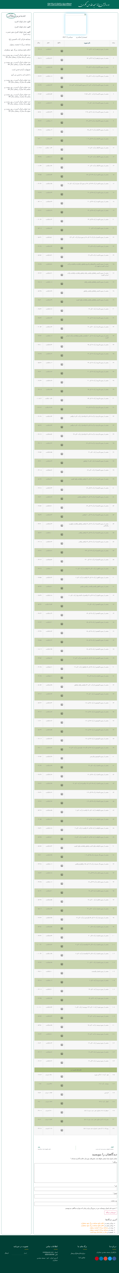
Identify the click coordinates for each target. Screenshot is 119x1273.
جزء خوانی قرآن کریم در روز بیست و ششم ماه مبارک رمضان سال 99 (17, 88)
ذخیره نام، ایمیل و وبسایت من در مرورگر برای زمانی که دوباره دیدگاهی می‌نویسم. (90, 1208)
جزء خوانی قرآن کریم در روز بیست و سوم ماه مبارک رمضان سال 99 (17, 110)
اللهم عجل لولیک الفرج (22, 22)
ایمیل (115, 1193)
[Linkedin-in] (101, 1258)
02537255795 (49, 1254)
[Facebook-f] (114, 1258)
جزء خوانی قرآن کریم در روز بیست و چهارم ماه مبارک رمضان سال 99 (17, 103)
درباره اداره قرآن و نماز (78, 1253)
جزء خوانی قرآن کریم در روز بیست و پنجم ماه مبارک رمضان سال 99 (17, 95)
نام (115, 1186)
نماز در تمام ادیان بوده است (98, 1232)
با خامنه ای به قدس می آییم (20, 75)
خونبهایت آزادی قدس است (21, 70)
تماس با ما (82, 1257)
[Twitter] (110, 1258)
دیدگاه (114, 1162)
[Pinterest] (97, 1258)
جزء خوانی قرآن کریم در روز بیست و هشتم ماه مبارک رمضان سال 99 (17, 63)
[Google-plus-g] (105, 1258)
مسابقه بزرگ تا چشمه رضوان (99, 1228)
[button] (24, 4)
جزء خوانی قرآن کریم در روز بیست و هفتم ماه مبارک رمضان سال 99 (17, 81)
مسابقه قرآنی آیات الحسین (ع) (19, 39)
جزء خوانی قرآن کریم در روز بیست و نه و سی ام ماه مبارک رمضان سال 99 (16, 56)
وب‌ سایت (114, 1201)
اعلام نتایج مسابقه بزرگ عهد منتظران (92, 1223)
